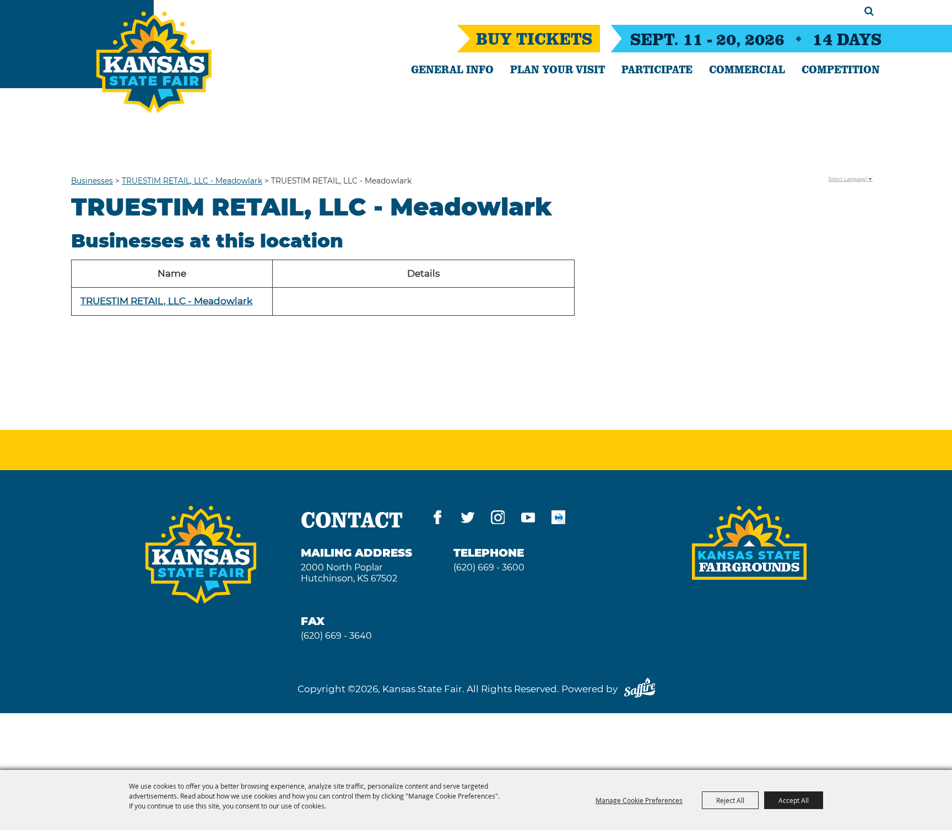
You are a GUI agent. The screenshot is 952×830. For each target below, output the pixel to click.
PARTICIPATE (657, 69)
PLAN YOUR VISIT (557, 69)
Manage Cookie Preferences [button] (639, 800)
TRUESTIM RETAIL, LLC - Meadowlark (192, 180)
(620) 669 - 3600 (488, 567)
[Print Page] (558, 519)
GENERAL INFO (452, 69)
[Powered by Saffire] (639, 688)
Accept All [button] (793, 800)
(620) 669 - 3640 (336, 635)
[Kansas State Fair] (154, 62)
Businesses (92, 180)
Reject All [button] (730, 800)
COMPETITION (841, 69)
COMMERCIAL (747, 69)
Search (869, 11)
